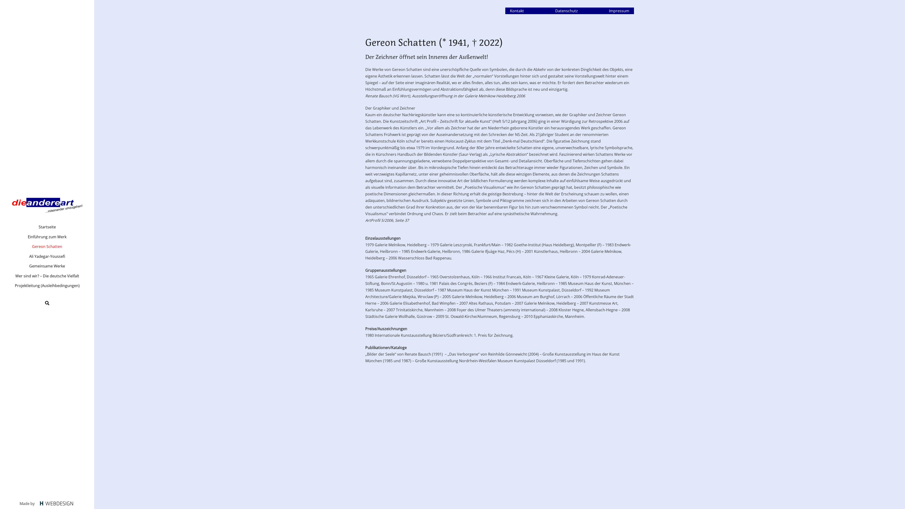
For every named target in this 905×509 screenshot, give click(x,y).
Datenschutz (566, 10)
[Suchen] (47, 303)
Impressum (619, 10)
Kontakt (517, 10)
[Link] (47, 203)
